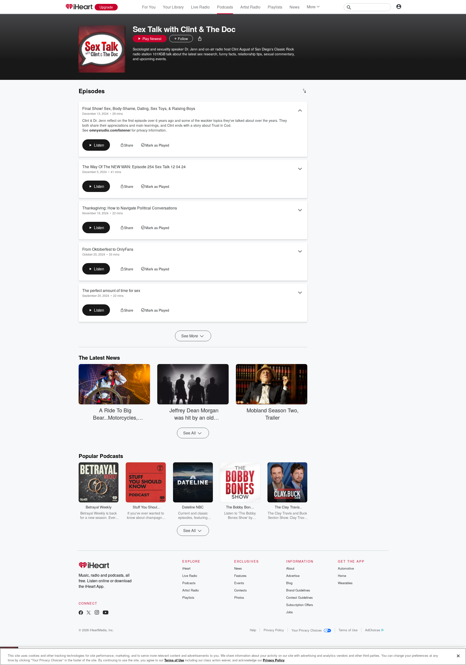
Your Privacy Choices (306, 630)
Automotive (346, 568)
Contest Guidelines (299, 597)
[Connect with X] (89, 613)
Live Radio (200, 7)
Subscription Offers (299, 604)
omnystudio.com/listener (110, 130)
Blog (289, 583)
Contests (240, 590)
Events (239, 583)
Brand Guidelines (298, 590)
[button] (199, 38)
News (295, 7)
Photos (239, 597)
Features (240, 575)
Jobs (289, 612)
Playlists (275, 7)
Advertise (293, 575)
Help (253, 630)
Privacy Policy (274, 630)
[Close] (458, 656)
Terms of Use (348, 630)
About (290, 568)
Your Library (173, 7)
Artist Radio (250, 7)
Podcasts (225, 7)
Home (342, 575)
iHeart (186, 568)
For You (149, 7)
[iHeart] (78, 7)
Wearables (345, 583)
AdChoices (372, 630)
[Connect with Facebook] (81, 613)
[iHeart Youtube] (105, 613)
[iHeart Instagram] (97, 613)
